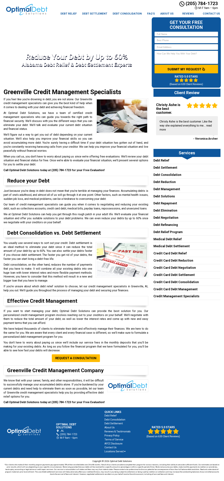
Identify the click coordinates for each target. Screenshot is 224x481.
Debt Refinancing (165, 225)
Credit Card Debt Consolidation (176, 282)
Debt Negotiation (165, 217)
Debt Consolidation (127, 13)
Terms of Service (113, 439)
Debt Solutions (164, 196)
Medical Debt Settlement (171, 246)
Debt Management (166, 189)
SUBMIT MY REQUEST (184, 69)
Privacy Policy (112, 435)
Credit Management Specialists (176, 296)
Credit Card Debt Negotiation (174, 267)
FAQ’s (151, 13)
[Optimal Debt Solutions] (24, 431)
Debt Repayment (165, 203)
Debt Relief (69, 13)
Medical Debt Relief (167, 239)
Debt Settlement (94, 13)
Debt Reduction (164, 182)
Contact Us (211, 13)
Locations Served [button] (114, 451)
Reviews (188, 13)
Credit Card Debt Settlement (174, 275)
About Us (167, 13)
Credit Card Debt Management (175, 289)
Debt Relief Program (168, 232)
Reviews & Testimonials (117, 431)
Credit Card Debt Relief (170, 253)
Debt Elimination (165, 210)
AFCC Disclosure (113, 443)
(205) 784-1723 (201, 3)
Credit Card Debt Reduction (173, 260)
